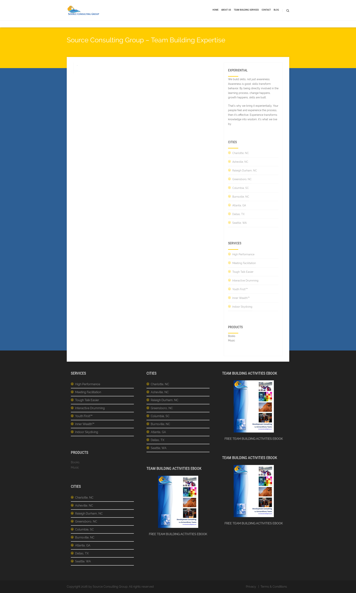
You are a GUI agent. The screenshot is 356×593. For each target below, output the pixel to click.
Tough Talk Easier (242, 271)
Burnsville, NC (240, 196)
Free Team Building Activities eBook (178, 534)
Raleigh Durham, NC (244, 170)
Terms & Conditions (274, 586)
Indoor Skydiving (242, 306)
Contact (266, 9)
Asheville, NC (240, 161)
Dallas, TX (238, 214)
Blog (276, 9)
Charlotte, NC (240, 153)
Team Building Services (246, 9)
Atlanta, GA (239, 205)
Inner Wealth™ (241, 297)
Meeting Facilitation (244, 263)
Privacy (251, 586)
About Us (226, 9)
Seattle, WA (239, 222)
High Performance (243, 254)
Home (215, 9)
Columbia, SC (240, 187)
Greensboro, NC (242, 179)
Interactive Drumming (245, 280)
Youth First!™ (240, 289)
